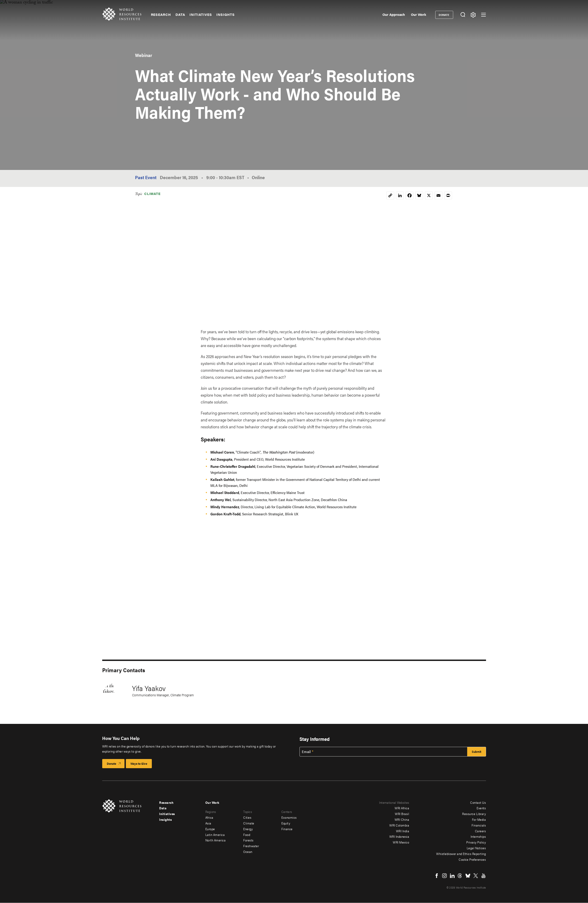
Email (306, 751)
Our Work (418, 14)
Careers (480, 831)
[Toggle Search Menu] (463, 15)
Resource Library (474, 813)
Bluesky (468, 875)
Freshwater (251, 846)
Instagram (444, 875)
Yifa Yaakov (149, 688)
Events (481, 808)
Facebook (436, 875)
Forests (248, 840)
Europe (210, 829)
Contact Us (478, 802)
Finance (287, 829)
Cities (247, 817)
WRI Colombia (399, 825)
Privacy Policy (476, 842)
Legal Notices (476, 848)
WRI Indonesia (399, 836)
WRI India (402, 831)
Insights (225, 14)
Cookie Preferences (472, 859)
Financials (479, 825)
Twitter (475, 875)
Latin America (215, 834)
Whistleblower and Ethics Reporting (461, 853)
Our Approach (393, 14)
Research (161, 14)
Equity (285, 823)
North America (215, 840)
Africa (209, 817)
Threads (460, 875)
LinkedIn (452, 875)
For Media (479, 819)
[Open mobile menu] (483, 15)
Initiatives (200, 14)
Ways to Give (138, 763)
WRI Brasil (402, 813)
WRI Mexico (401, 842)
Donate (444, 15)
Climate (152, 193)
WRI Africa (402, 808)
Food (246, 834)
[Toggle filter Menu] (473, 15)
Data (180, 14)
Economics (289, 817)
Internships (478, 836)
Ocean (247, 851)
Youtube (483, 875)
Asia (208, 823)
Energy (248, 829)
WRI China (402, 819)
